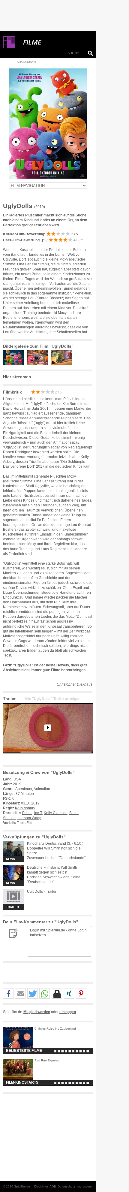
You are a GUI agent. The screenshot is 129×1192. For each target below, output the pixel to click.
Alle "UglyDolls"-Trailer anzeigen (52, 699)
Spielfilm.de (55, 930)
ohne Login (77, 930)
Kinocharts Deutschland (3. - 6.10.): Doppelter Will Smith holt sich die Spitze (55, 848)
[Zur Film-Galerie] (15, 364)
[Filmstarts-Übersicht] (54, 42)
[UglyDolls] (48, 758)
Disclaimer (41, 1186)
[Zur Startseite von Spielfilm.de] (9, 47)
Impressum (84, 1186)
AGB (53, 1186)
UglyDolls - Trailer (41, 891)
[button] (8, 993)
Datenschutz (66, 1186)
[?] (43, 240)
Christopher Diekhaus (74, 684)
